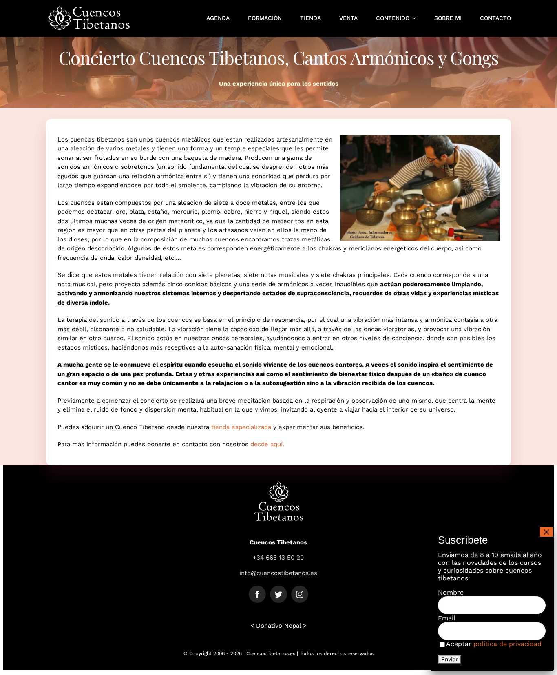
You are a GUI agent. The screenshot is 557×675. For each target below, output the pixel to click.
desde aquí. (267, 444)
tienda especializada (241, 427)
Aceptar (494, 644)
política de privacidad (507, 644)
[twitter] (278, 594)
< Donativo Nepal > (278, 625)
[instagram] (299, 594)
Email (446, 618)
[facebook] (257, 594)
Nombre (451, 592)
